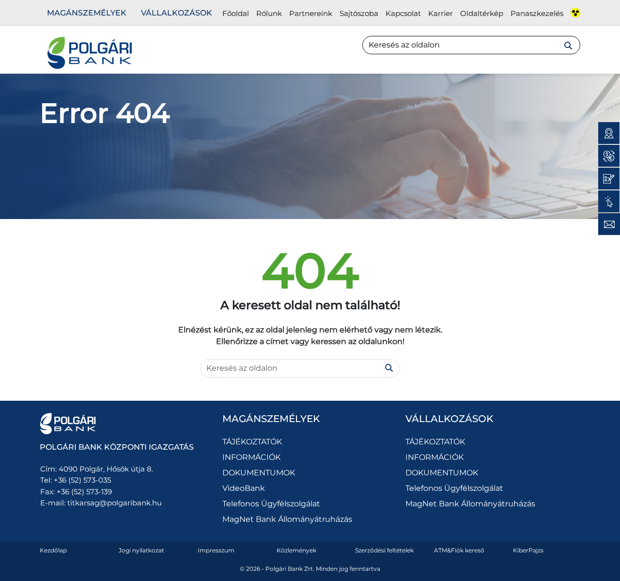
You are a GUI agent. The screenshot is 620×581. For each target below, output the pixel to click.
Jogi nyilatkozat (141, 550)
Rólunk (269, 13)
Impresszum (216, 550)
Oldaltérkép (481, 13)
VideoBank (243, 488)
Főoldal (235, 13)
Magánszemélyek (86, 12)
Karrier (440, 13)
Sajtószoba (359, 13)
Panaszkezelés (537, 13)
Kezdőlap (53, 550)
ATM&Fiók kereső (459, 550)
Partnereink (310, 13)
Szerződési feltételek (384, 550)
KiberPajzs (528, 550)
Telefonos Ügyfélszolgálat (271, 503)
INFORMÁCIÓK (251, 457)
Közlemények (296, 550)
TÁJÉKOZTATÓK (252, 441)
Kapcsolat (403, 13)
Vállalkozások (176, 12)
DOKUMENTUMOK (258, 472)
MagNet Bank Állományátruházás (287, 519)
